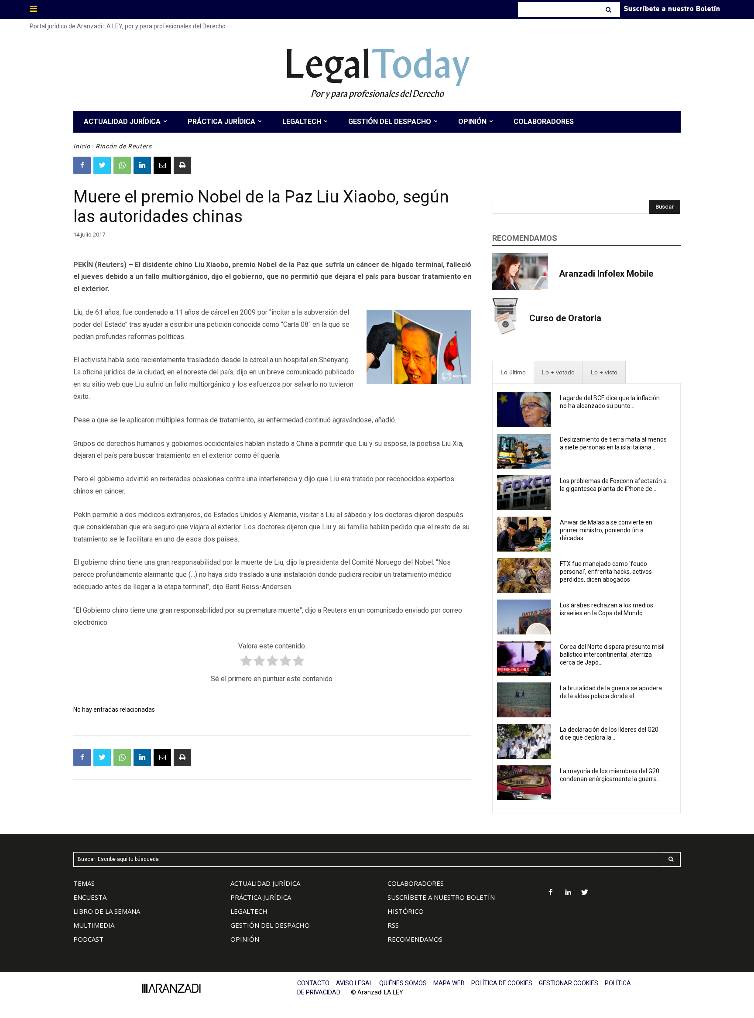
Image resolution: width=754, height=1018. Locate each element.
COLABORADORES (415, 883)
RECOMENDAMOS (414, 939)
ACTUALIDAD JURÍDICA (265, 883)
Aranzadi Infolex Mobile (606, 273)
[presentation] (513, 372)
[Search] (609, 10)
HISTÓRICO (405, 911)
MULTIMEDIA (93, 925)
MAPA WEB (449, 983)
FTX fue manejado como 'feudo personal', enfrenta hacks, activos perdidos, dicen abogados (606, 571)
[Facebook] (82, 165)
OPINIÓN (244, 939)
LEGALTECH (248, 911)
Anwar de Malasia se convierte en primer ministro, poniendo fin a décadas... (606, 530)
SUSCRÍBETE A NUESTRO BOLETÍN (441, 897)
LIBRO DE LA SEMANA (106, 911)
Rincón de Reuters (124, 146)
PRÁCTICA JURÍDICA (260, 897)
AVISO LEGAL (354, 983)
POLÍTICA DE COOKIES (501, 983)
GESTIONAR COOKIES (568, 983)
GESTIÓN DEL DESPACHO (270, 925)
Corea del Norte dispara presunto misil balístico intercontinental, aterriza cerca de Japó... (612, 654)
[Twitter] (102, 165)
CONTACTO (313, 983)
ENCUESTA (89, 897)
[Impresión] (182, 165)
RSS (393, 925)
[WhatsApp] (122, 165)
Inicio (81, 146)
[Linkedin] (142, 165)
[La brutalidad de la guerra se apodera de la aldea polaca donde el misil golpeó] (524, 699)
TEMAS (84, 883)
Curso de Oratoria (565, 318)
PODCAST (88, 939)
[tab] (513, 372)
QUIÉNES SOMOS (403, 983)
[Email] (162, 165)
